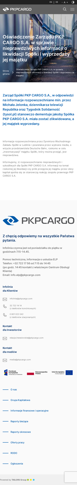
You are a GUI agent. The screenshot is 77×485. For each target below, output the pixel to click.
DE (57, 2)
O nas (14, 389)
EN (51, 2)
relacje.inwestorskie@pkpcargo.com (27, 338)
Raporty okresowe (21, 432)
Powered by (13, 480)
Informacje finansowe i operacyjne (30, 410)
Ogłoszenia (17, 463)
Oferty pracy (17, 442)
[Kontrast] (73, 2)
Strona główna (6, 72)
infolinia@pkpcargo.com (21, 298)
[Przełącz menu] (72, 9)
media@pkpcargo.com (20, 359)
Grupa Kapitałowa (20, 400)
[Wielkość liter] (65, 2)
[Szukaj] (65, 9)
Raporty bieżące (19, 421)
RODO (14, 453)
